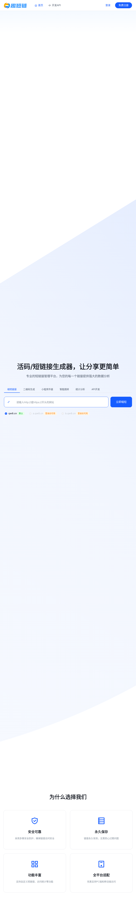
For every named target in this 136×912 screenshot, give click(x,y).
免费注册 (124, 5)
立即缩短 (121, 401)
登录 (107, 5)
